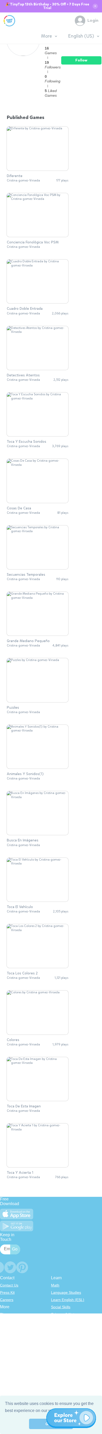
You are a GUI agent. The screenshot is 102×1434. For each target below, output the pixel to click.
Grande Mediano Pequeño (28, 641)
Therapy (58, 1350)
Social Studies (62, 1343)
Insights (6, 1336)
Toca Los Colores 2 (22, 973)
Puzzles (13, 707)
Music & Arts (61, 1336)
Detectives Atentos (23, 375)
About (5, 1321)
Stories (57, 1329)
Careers (6, 1300)
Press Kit (7, 1292)
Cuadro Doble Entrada (25, 308)
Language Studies (66, 1292)
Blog (3, 1314)
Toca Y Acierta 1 (20, 1172)
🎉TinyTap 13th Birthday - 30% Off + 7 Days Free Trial (47, 6)
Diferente (14, 176)
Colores (13, 1040)
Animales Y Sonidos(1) (25, 774)
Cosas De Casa (19, 508)
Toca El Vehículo (20, 907)
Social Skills (60, 1307)
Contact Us (9, 1285)
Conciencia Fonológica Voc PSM (33, 242)
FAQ (3, 1329)
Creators (7, 1343)
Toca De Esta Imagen (24, 1106)
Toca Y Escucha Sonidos (26, 441)
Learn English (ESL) (67, 1300)
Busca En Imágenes (22, 840)
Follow (81, 60)
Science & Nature (65, 1314)
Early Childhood (64, 1321)
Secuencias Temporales (26, 574)
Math (55, 1285)
